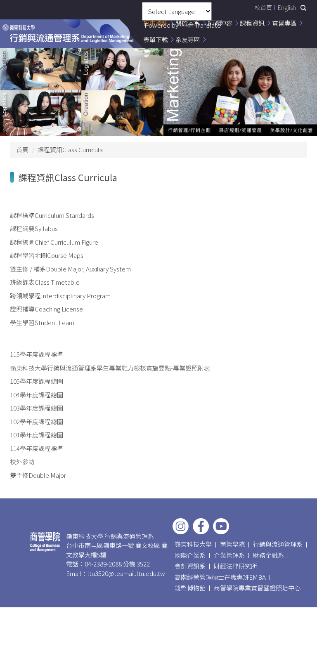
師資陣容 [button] (220, 23)
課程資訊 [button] (252, 23)
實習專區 (284, 23)
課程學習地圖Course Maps (46, 255)
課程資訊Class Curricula (70, 149)
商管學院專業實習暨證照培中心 (257, 587)
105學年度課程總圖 (36, 381)
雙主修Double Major (38, 475)
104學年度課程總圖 (36, 394)
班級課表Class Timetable (45, 282)
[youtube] (221, 526)
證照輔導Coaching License (46, 308)
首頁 (22, 149)
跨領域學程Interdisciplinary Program (60, 295)
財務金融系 (268, 555)
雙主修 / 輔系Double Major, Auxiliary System (70, 268)
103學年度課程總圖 (36, 408)
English (287, 7)
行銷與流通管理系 (278, 544)
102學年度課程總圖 (36, 421)
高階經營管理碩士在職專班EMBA (220, 577)
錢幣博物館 (190, 587)
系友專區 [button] (187, 39)
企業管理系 (229, 555)
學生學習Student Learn (42, 322)
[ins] (180, 526)
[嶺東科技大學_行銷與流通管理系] (68, 33)
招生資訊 (155, 23)
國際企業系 (190, 555)
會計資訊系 (190, 566)
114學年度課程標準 (36, 448)
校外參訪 (22, 461)
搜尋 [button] (303, 8)
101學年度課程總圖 (36, 434)
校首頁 (263, 7)
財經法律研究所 (235, 566)
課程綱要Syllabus (34, 228)
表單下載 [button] (155, 39)
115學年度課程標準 (36, 354)
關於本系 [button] (187, 23)
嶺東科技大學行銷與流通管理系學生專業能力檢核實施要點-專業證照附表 (110, 367)
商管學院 (232, 544)
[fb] (201, 526)
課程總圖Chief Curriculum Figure (54, 242)
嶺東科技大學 (193, 544)
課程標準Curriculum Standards (52, 215)
